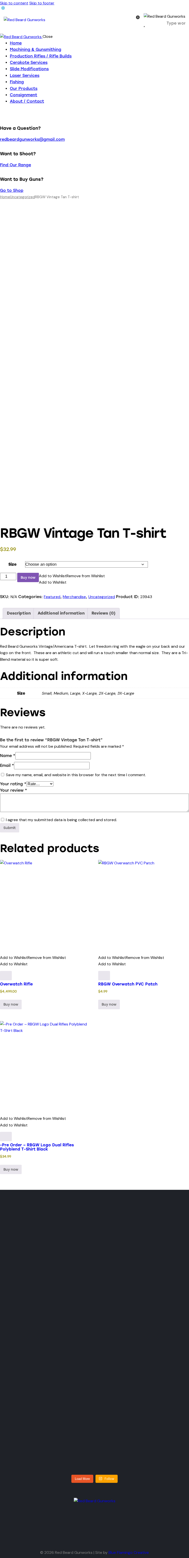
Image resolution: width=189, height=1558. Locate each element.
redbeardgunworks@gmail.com (32, 139)
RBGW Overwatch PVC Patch (128, 984)
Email (7, 765)
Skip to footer (41, 3)
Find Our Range (15, 165)
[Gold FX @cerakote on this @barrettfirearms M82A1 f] (115, 1273)
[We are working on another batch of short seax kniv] (156, 1270)
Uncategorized (22, 197)
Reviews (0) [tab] (103, 613)
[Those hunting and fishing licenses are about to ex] (32, 1299)
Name (7, 755)
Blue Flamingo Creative (129, 1552)
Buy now (28, 577)
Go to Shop (11, 190)
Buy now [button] (109, 1004)
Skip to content (14, 3)
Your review (13, 790)
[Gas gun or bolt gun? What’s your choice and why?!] (73, 1286)
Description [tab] (19, 613)
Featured (52, 596)
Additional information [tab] (61, 613)
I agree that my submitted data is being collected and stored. (61, 819)
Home (5, 197)
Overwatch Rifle (16, 984)
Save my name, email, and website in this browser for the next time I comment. (76, 774)
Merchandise (74, 596)
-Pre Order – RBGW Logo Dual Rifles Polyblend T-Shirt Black (37, 1147)
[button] (72, 575)
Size (12, 564)
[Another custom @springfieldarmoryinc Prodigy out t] (32, 1421)
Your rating (13, 784)
